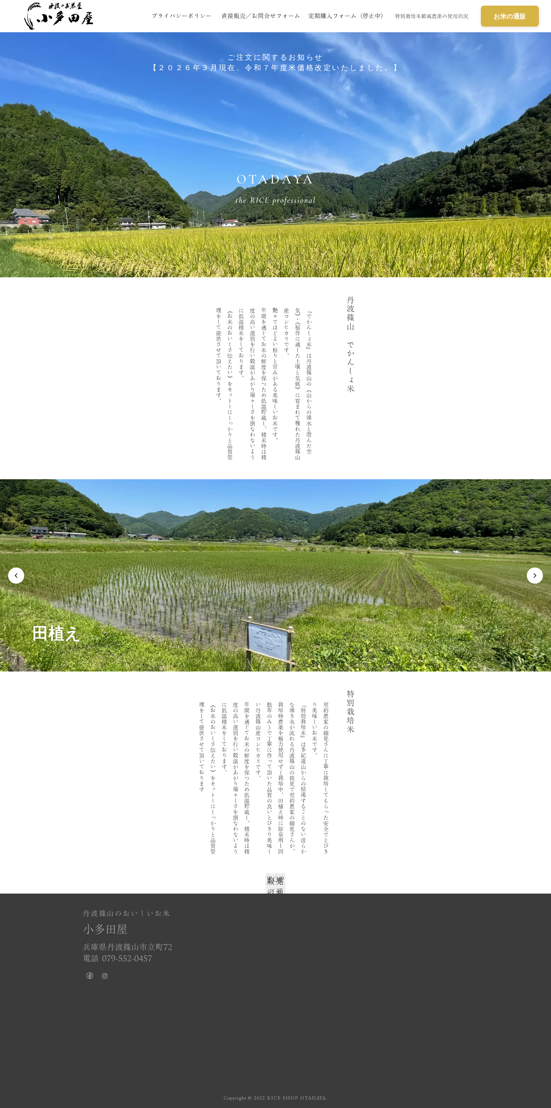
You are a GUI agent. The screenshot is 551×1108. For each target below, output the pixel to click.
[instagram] (105, 977)
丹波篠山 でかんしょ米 (350, 344)
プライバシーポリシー (181, 16)
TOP (276, 879)
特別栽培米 (350, 712)
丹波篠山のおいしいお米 (127, 913)
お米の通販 (510, 16)
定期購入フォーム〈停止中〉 (347, 16)
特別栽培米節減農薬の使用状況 (431, 16)
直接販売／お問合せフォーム (260, 16)
